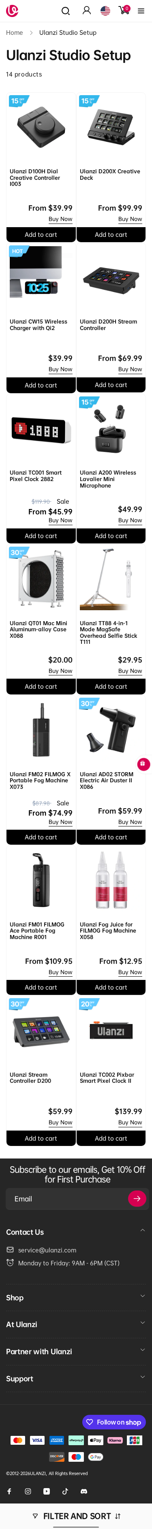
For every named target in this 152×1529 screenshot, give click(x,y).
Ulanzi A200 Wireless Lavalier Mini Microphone (108, 479)
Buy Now (61, 218)
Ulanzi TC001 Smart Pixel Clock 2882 (36, 476)
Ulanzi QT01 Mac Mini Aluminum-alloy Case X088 (38, 629)
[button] (66, 11)
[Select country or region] (105, 11)
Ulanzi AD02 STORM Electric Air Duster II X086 (106, 780)
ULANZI (38, 1473)
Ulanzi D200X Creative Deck (110, 174)
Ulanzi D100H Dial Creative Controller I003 (35, 177)
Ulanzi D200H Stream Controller (108, 325)
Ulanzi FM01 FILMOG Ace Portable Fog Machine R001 (37, 931)
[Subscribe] (137, 1198)
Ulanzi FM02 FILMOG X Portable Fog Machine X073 (40, 780)
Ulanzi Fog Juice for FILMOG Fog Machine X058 (108, 931)
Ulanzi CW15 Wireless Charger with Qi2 (38, 325)
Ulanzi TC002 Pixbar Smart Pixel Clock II (107, 1078)
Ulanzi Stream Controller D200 (30, 1078)
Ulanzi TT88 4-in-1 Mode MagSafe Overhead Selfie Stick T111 (108, 632)
